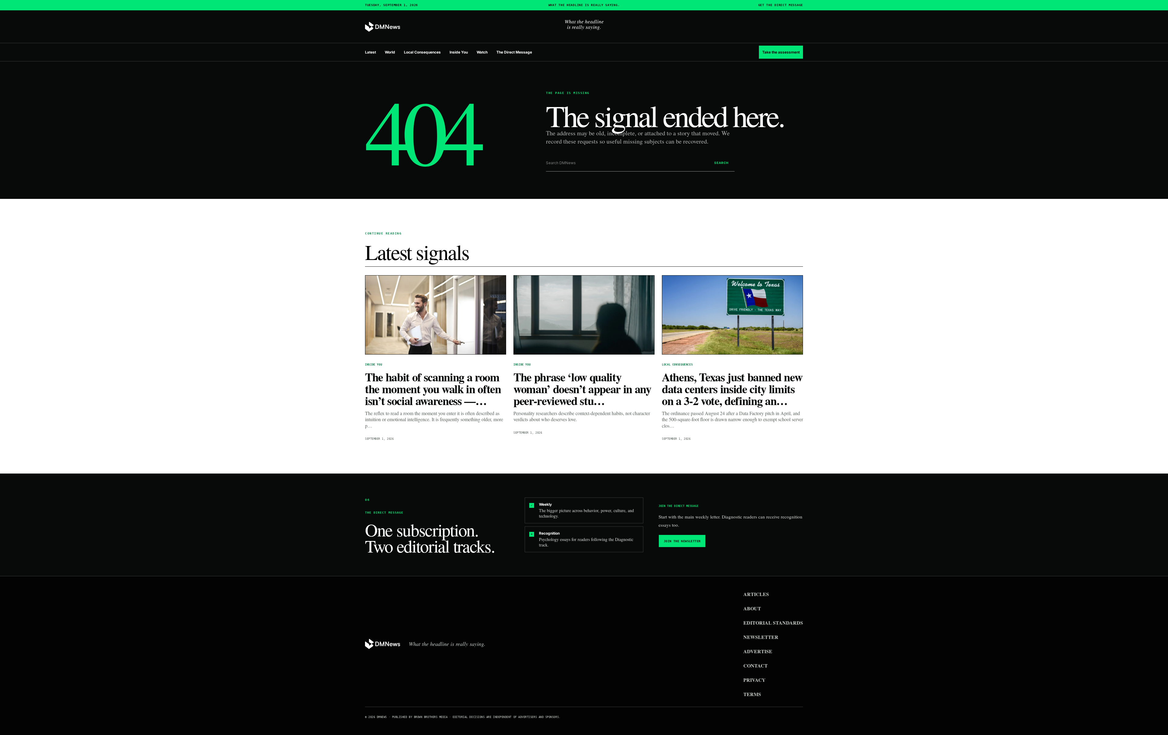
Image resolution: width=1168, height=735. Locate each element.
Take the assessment (781, 52)
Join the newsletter (682, 541)
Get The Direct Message (780, 5)
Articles (756, 594)
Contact (755, 665)
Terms (752, 694)
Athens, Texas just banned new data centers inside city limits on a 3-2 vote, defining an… (732, 389)
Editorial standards (773, 622)
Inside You (459, 52)
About (752, 608)
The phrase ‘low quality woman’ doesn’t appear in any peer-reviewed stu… (582, 389)
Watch (482, 52)
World (390, 52)
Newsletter (760, 636)
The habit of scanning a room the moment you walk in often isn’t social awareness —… (433, 389)
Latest (370, 52)
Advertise (757, 651)
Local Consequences (422, 52)
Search (721, 163)
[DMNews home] (382, 27)
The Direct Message (514, 52)
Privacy (754, 679)
